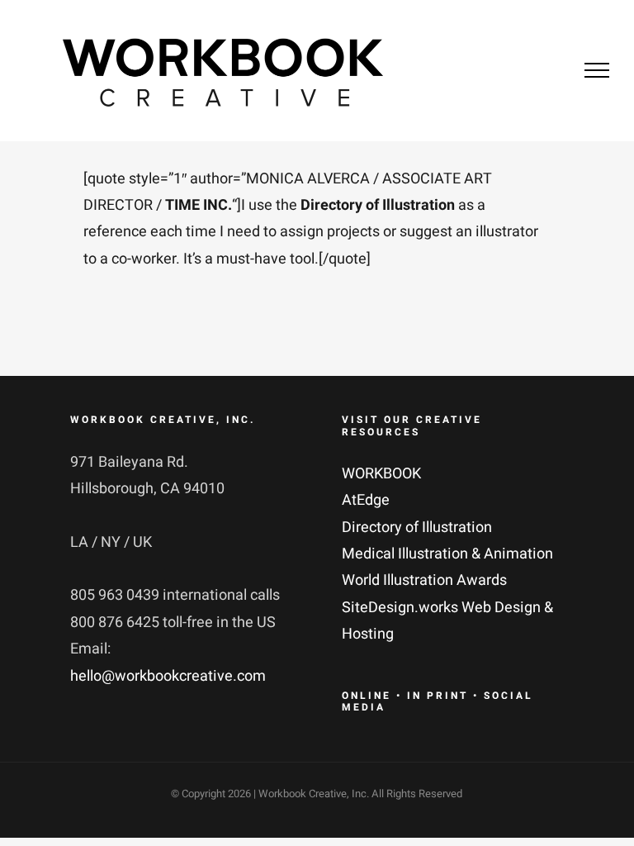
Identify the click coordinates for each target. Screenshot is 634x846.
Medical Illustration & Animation (447, 554)
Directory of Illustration (417, 527)
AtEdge (366, 500)
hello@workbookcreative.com (168, 676)
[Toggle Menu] (597, 70)
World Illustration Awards (424, 580)
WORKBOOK (381, 474)
